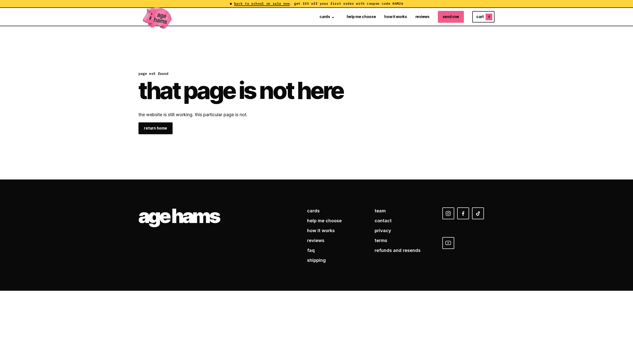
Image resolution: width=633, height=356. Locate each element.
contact (383, 220)
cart (483, 16)
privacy (383, 230)
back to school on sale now (262, 4)
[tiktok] (478, 213)
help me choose (361, 16)
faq (311, 250)
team (380, 210)
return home (155, 128)
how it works (395, 16)
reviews (422, 16)
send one (451, 16)
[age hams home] (157, 16)
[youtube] (448, 243)
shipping (316, 260)
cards (324, 16)
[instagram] (448, 213)
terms (381, 240)
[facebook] (463, 213)
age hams (178, 215)
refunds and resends (398, 250)
